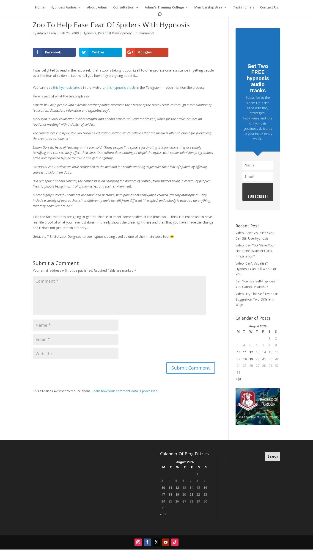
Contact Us (269, 7)
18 (245, 358)
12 (251, 352)
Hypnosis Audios (63, 7)
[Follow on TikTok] (174, 542)
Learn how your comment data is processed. (125, 391)
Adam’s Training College (164, 7)
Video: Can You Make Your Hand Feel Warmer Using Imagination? (255, 250)
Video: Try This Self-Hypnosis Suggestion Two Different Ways (257, 299)
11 (245, 352)
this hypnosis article (67, 87)
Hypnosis (89, 33)
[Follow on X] (156, 542)
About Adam (97, 7)
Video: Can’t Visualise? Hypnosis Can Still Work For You (256, 268)
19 (251, 358)
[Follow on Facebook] (147, 542)
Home (39, 7)
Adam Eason (46, 33)
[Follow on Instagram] (138, 542)
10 (238, 352)
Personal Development (115, 33)
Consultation (123, 7)
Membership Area (208, 7)
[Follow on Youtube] (165, 542)
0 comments (145, 33)
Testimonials (243, 7)
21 (264, 358)
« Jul (239, 378)
